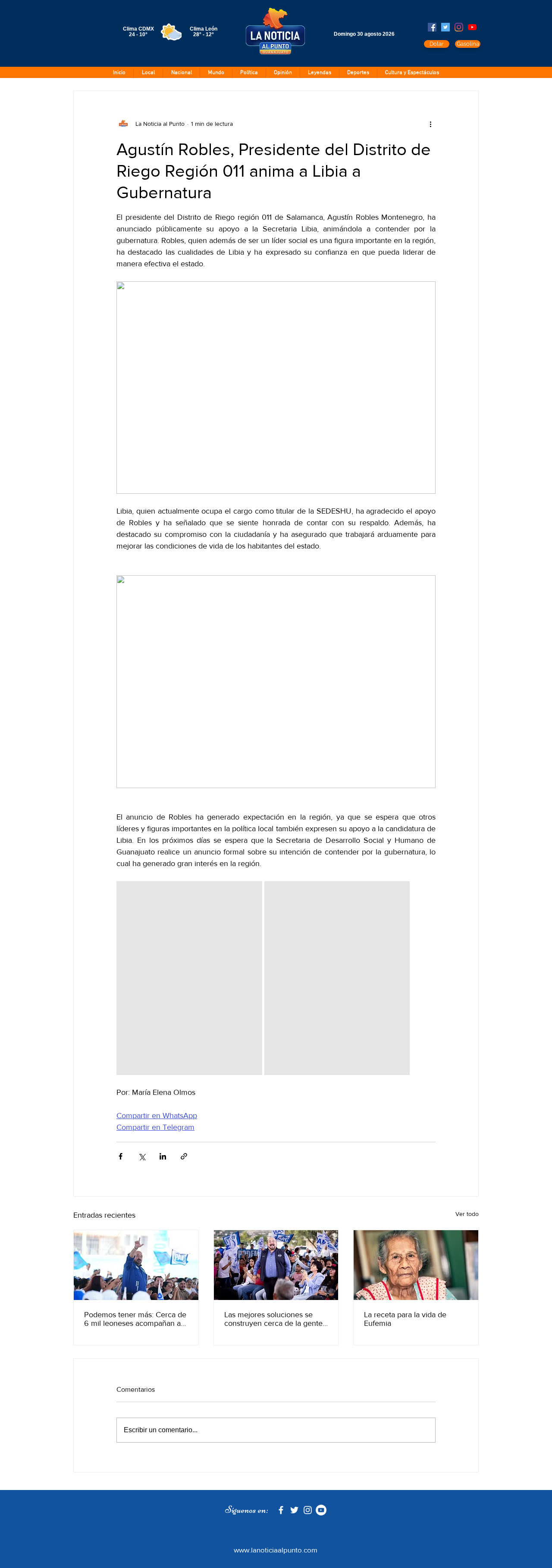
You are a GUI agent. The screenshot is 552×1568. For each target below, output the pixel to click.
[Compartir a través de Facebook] (120, 1156)
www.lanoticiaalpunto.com (275, 1550)
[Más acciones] (430, 123)
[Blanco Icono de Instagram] (307, 1510)
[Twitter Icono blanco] (294, 1510)
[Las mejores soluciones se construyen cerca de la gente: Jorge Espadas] (276, 1265)
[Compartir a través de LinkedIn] (163, 1156)
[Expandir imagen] (189, 978)
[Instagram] (459, 27)
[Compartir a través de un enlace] (184, 1156)
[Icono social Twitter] (445, 27)
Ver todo (467, 1213)
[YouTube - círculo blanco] (321, 1510)
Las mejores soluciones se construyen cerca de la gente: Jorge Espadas (274, 1319)
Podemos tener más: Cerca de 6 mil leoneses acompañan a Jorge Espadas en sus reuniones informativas (135, 1319)
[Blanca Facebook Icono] (281, 1510)
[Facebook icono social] (432, 27)
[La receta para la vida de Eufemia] (416, 1265)
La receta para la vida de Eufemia (405, 1319)
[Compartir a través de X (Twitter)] (142, 1156)
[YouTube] (472, 27)
